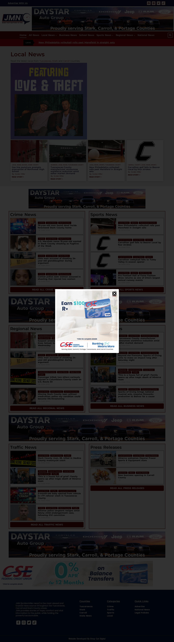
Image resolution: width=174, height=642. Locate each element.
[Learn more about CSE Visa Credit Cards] (87, 321)
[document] (87, 321)
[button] (114, 294)
